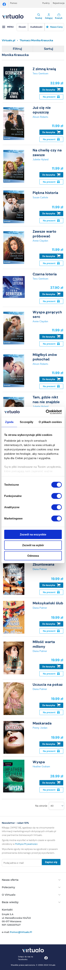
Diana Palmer (40, 569)
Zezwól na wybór (33, 545)
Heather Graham (41, 766)
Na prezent (49, 96)
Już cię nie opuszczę (42, 110)
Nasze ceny (56, 26)
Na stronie (41, 805)
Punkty (46, 3)
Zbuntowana (43, 564)
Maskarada (42, 723)
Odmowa (33, 555)
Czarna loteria (45, 274)
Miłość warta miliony (44, 644)
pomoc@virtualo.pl (21, 932)
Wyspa (39, 762)
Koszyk (58, 18)
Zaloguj (48, 18)
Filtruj (17, 49)
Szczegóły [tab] (26, 421)
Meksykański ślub (48, 603)
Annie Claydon (40, 240)
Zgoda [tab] (9, 421)
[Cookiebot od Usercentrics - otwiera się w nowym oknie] (46, 411)
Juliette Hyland (40, 159)
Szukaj (38, 18)
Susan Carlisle (40, 197)
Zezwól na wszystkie (33, 534)
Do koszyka (49, 89)
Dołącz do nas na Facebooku (25, 958)
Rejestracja (59, 3)
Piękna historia (45, 192)
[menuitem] (22, 27)
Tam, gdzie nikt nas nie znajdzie (46, 399)
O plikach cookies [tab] (50, 421)
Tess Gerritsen (40, 73)
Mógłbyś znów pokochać (45, 357)
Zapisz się (51, 862)
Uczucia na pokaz (48, 684)
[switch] (56, 496)
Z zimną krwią (44, 69)
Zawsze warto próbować (44, 233)
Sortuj (48, 49)
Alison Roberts (40, 117)
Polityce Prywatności (26, 844)
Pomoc (13, 3)
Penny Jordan (40, 727)
